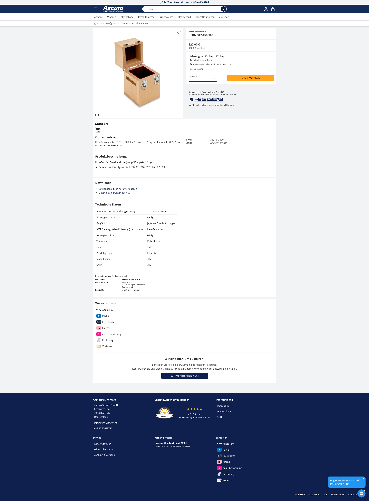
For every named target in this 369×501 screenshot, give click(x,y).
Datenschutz (224, 411)
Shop (101, 23)
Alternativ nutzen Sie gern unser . (213, 105)
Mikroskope (127, 17)
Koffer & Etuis (140, 23)
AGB (219, 417)
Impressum (223, 406)
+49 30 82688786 (209, 99)
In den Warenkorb (251, 78)
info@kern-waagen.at (105, 422)
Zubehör (224, 17)
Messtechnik (184, 17)
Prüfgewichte (166, 17)
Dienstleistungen (205, 17)
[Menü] (96, 9)
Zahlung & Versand (104, 455)
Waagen (111, 17)
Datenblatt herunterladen (113, 192)
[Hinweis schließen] (363, 479)
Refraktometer (146, 17)
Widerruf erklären (104, 449)
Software (98, 17)
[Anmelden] (266, 9)
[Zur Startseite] (112, 9)
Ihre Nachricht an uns (186, 375)
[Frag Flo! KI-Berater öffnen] (361, 493)
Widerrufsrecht (102, 443)
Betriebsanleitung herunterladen (117, 188)
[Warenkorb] (273, 9)
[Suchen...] (223, 9)
